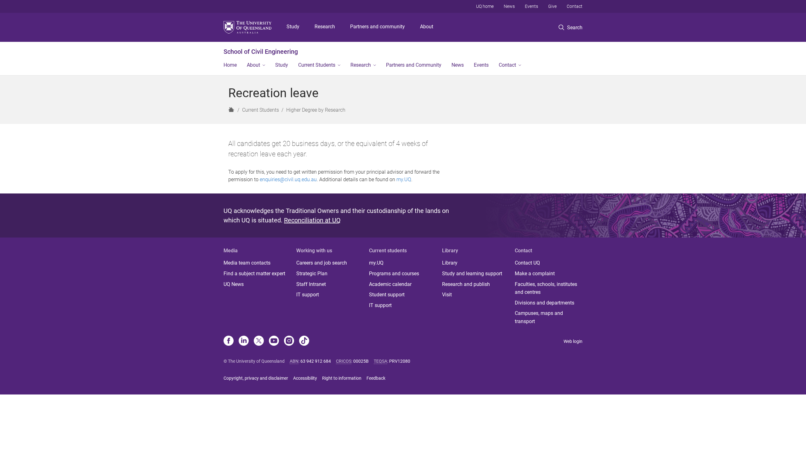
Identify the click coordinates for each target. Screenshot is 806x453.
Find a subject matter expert (254, 274)
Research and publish (466, 284)
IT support (307, 295)
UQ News (234, 284)
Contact (574, 6)
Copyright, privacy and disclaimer (256, 378)
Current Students (316, 65)
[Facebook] (229, 341)
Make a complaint (535, 274)
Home (230, 65)
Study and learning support (472, 274)
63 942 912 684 (315, 361)
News (509, 6)
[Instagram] (289, 341)
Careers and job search (321, 263)
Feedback (375, 378)
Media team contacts (247, 263)
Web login (573, 341)
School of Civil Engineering (261, 51)
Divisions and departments (544, 303)
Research (325, 27)
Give (552, 6)
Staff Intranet (311, 284)
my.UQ (403, 179)
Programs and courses (394, 274)
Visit (447, 295)
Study (293, 27)
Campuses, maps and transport (539, 317)
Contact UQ (527, 263)
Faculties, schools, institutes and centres (546, 288)
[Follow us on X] (259, 341)
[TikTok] (304, 341)
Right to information (341, 378)
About (426, 27)
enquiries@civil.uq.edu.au (288, 179)
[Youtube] (274, 341)
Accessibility (305, 378)
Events (531, 6)
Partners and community (377, 27)
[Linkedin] (244, 341)
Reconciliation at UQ (312, 220)
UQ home (485, 6)
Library (449, 263)
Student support (387, 295)
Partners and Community (413, 65)
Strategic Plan (311, 274)
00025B (361, 361)
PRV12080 (399, 361)
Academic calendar (390, 284)
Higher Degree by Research (315, 110)
